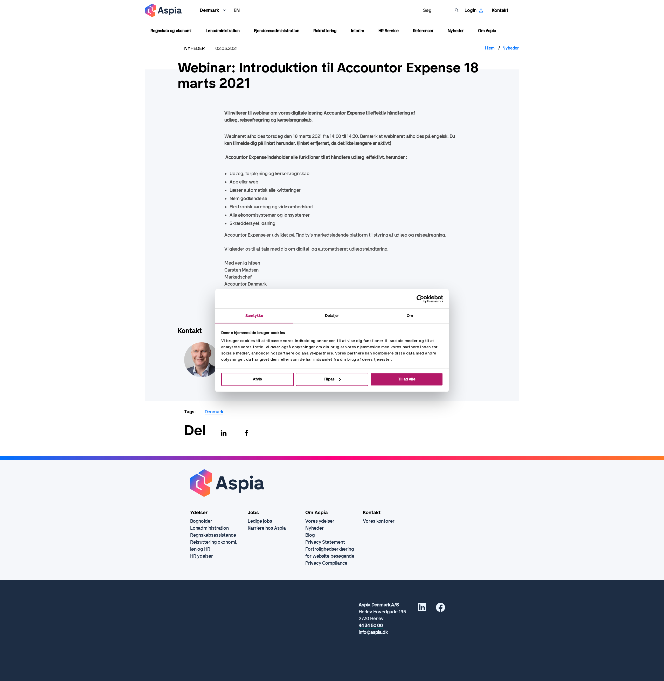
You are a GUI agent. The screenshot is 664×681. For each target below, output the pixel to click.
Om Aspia (487, 30)
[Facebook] (246, 433)
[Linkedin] (223, 433)
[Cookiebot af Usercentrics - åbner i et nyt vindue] (420, 299)
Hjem (490, 48)
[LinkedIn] (422, 609)
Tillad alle (406, 379)
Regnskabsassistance (213, 535)
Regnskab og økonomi (170, 30)
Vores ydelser (319, 521)
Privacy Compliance (326, 563)
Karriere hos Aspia (267, 528)
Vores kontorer (379, 521)
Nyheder (456, 30)
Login (470, 10)
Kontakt (500, 10)
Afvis (257, 379)
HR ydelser (201, 556)
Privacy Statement (325, 542)
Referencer (423, 30)
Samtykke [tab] (254, 315)
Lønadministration (223, 30)
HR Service (388, 30)
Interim (357, 30)
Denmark (209, 10)
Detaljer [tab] (332, 315)
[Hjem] (163, 10)
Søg (427, 10)
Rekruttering (325, 30)
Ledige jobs (260, 521)
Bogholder (201, 521)
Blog (310, 535)
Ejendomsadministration (276, 30)
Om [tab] (410, 315)
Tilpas (329, 379)
